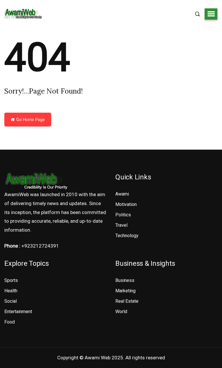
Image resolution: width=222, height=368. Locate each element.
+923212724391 (40, 246)
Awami (122, 194)
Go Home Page (30, 119)
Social (10, 301)
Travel (121, 225)
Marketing (125, 290)
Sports (11, 280)
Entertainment (18, 311)
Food (9, 322)
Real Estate (126, 301)
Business (124, 280)
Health (10, 290)
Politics (123, 215)
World (121, 311)
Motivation (126, 204)
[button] (211, 13)
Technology (126, 235)
